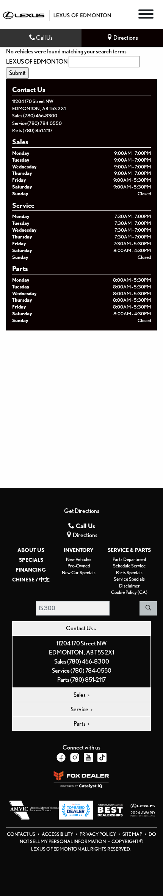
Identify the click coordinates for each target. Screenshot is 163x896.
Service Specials (129, 579)
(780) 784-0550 (44, 123)
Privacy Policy (98, 834)
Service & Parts (129, 550)
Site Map (132, 834)
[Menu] (146, 15)
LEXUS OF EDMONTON (37, 61)
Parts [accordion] (80, 723)
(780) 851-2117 (38, 130)
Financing (31, 570)
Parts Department (129, 559)
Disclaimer (129, 586)
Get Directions (81, 510)
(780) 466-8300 (40, 115)
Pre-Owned (78, 566)
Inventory (79, 550)
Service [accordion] (80, 709)
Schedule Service (129, 566)
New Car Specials (79, 572)
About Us (30, 550)
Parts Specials (129, 572)
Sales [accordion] (80, 694)
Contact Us (21, 834)
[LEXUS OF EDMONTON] (57, 14)
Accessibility (58, 834)
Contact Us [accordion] (80, 628)
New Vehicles (78, 559)
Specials (31, 560)
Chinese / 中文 (31, 580)
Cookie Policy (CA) (129, 592)
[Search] (148, 608)
